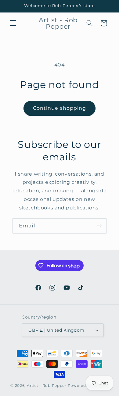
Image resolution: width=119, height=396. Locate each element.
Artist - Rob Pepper (47, 386)
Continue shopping (59, 108)
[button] (13, 23)
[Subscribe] (99, 225)
